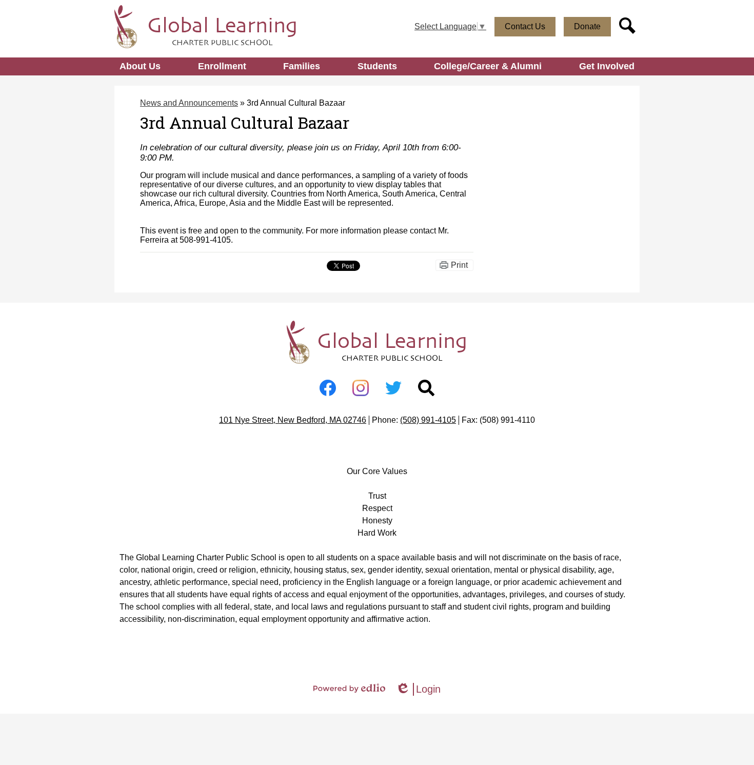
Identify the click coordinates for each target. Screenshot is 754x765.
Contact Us (525, 26)
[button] (140, 66)
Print (459, 265)
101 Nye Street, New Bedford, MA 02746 (292, 420)
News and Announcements (189, 103)
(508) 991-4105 (428, 420)
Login (418, 689)
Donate (587, 26)
